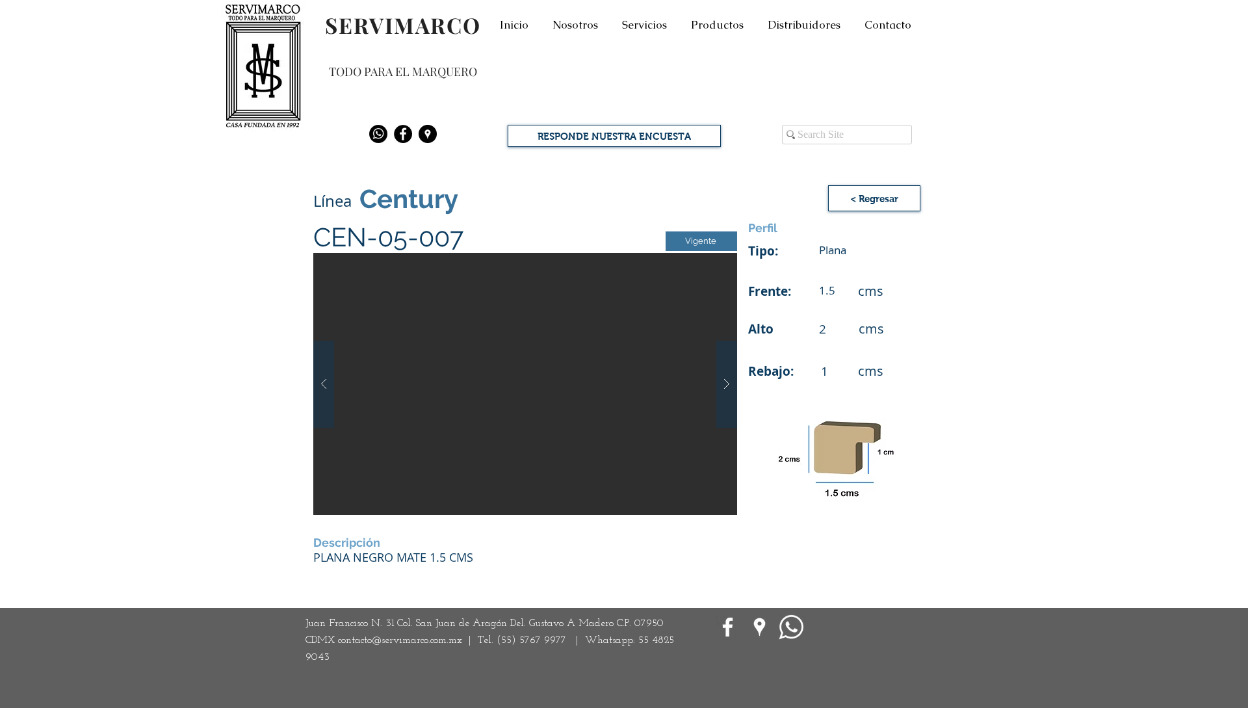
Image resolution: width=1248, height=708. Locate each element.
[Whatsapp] (378, 134)
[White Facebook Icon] (727, 627)
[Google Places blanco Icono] (759, 627)
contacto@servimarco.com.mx (400, 640)
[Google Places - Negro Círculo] (428, 134)
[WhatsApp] (791, 627)
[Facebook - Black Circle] (403, 134)
